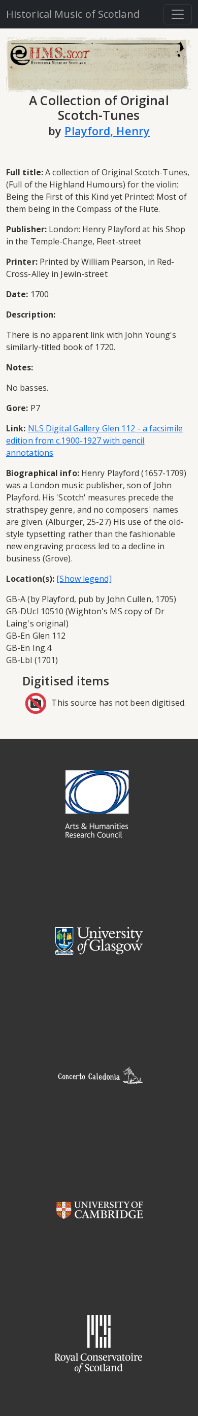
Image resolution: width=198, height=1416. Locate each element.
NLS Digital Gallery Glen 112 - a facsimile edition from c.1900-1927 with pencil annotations (94, 440)
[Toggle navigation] (177, 14)
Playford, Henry (107, 130)
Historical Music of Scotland (73, 14)
